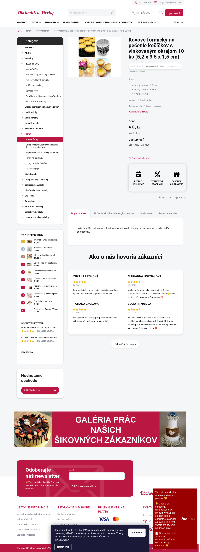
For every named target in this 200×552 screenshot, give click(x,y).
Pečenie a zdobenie (34, 128)
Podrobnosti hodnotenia (170, 66)
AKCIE (28, 53)
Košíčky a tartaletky (34, 85)
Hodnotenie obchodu (26, 524)
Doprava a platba (65, 519)
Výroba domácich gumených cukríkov (42, 107)
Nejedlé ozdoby (32, 123)
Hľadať (112, 13)
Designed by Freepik (26, 535)
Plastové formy (32, 169)
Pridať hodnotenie (32, 390)
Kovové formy (32, 139)
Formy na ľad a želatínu (36, 163)
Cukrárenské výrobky (34, 185)
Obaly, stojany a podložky (36, 179)
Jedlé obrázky (31, 118)
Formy (28, 134)
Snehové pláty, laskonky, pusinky (40, 74)
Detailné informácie (138, 112)
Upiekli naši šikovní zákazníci (29, 529)
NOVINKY (29, 47)
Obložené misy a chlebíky (36, 190)
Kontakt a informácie (66, 514)
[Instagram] (151, 528)
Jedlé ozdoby (31, 112)
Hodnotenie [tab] (146, 213)
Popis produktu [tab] (79, 213)
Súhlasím (137, 532)
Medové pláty (32, 69)
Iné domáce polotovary (36, 101)
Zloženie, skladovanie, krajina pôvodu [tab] (114, 213)
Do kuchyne (30, 201)
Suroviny (29, 58)
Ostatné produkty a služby (37, 217)
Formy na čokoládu (34, 158)
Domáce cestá (32, 91)
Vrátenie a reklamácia (67, 524)
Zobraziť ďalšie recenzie (125, 344)
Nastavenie (63, 546)
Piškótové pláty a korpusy (37, 80)
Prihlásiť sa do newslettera (84, 486)
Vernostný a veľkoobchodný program (33, 514)
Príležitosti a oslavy (34, 206)
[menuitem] (23, 22)
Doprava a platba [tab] (168, 213)
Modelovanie (31, 174)
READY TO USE (32, 64)
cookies (119, 530)
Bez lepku (29, 196)
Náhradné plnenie (25, 519)
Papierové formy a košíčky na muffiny (42, 152)
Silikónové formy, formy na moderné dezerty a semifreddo (42, 146)
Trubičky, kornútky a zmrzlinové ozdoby (43, 96)
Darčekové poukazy (34, 212)
